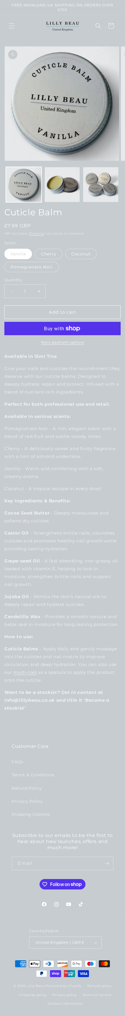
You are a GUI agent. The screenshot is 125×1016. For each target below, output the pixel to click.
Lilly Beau (36, 986)
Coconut (81, 254)
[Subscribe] (106, 863)
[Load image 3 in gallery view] (101, 185)
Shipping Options (31, 814)
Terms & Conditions (33, 774)
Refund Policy (27, 788)
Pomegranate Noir (31, 267)
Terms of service (97, 995)
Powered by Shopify (63, 986)
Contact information (65, 1003)
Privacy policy (65, 995)
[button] (11, 25)
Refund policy (99, 986)
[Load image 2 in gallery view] (62, 185)
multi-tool (25, 672)
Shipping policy (33, 995)
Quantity (13, 279)
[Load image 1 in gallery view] (24, 185)
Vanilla (18, 254)
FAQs (17, 761)
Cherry (48, 254)
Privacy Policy (27, 801)
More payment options (62, 342)
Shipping (36, 233)
